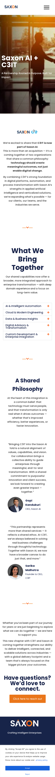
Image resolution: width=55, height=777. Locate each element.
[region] (27, 761)
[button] (27, 306)
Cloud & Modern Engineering (24, 312)
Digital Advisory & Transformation (17, 326)
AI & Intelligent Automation (23, 306)
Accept (27, 768)
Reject (27, 774)
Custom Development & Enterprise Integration (22, 335)
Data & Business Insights (22, 319)
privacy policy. (42, 760)
